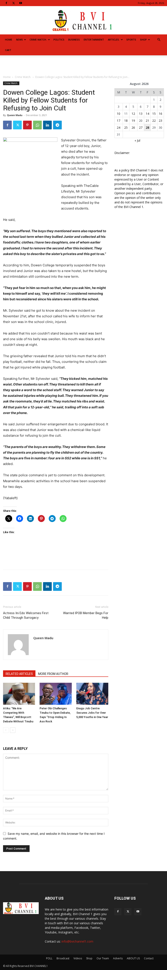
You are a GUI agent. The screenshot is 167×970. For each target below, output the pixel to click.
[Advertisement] (83, 64)
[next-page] (12, 730)
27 (140, 127)
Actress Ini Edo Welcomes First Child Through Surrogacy (25, 615)
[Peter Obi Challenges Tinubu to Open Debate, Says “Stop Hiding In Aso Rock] (56, 694)
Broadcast (63, 958)
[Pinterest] (27, 125)
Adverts (118, 958)
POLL (49, 958)
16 (160, 114)
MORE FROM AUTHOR (53, 674)
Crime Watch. (38, 39)
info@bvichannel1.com (77, 941)
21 (147, 120)
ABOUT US (133, 958)
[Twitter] (13, 3)
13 (140, 114)
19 (133, 120)
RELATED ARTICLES (19, 674)
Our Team (103, 958)
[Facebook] (6, 3)
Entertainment (94, 39)
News (19, 39)
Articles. (114, 39)
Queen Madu (14, 115)
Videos (77, 958)
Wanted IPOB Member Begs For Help (85, 615)
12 (133, 114)
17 (118, 120)
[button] (159, 40)
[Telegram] (57, 125)
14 (147, 114)
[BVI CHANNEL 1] (83, 20)
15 (154, 114)
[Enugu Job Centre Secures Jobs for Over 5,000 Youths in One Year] (92, 694)
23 (160, 120)
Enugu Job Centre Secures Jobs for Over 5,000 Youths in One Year (92, 713)
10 (118, 114)
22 (154, 120)
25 (126, 127)
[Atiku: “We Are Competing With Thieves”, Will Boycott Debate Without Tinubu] (19, 694)
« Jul (137, 140)
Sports (131, 39)
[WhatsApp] (37, 125)
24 (118, 127)
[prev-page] (5, 730)
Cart (8, 50)
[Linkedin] (47, 125)
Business (74, 39)
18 (126, 120)
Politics (58, 39)
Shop (143, 39)
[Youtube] (20, 3)
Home (8, 39)
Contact (149, 958)
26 (133, 127)
